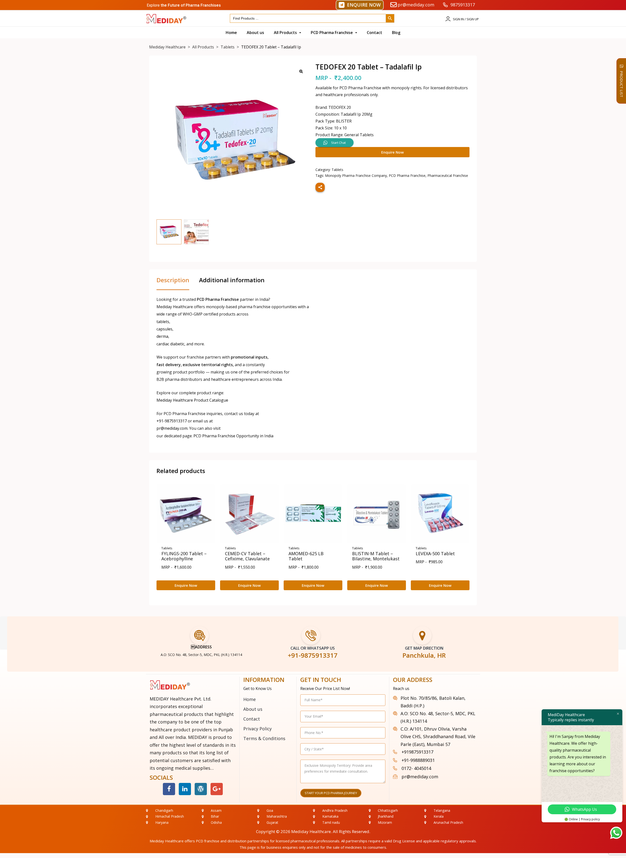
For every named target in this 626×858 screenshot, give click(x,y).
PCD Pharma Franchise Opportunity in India (233, 436)
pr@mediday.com (172, 428)
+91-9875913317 (171, 421)
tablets (162, 321)
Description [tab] (172, 280)
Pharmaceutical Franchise (447, 175)
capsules (164, 329)
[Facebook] (169, 789)
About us (252, 709)
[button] (360, 5)
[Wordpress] (201, 789)
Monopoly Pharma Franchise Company (356, 175)
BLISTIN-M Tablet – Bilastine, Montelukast (376, 556)
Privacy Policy (257, 729)
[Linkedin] (185, 789)
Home (249, 699)
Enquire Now (392, 152)
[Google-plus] (217, 789)
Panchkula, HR (424, 655)
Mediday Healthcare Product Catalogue (192, 400)
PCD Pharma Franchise (407, 175)
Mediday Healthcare (311, 831)
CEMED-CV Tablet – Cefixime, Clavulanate (247, 556)
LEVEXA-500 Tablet (435, 553)
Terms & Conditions (264, 738)
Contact (251, 719)
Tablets (337, 169)
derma (162, 336)
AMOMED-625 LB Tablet (306, 556)
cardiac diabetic (170, 344)
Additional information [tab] (232, 280)
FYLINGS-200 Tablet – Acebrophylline (184, 556)
